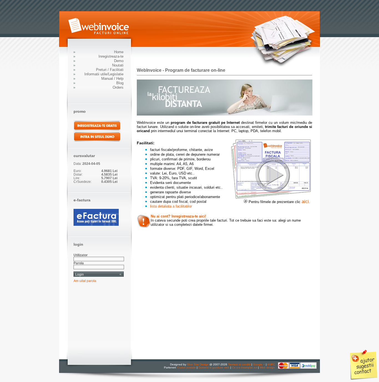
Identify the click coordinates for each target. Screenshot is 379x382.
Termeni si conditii (239, 364)
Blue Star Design (198, 364)
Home (118, 52)
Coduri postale (186, 367)
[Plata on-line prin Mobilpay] (297, 367)
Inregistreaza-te (110, 56)
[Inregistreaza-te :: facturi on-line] (224, 114)
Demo (118, 61)
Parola (79, 263)
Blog (119, 83)
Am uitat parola (85, 281)
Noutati (117, 65)
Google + (259, 364)
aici (305, 201)
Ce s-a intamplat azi (244, 367)
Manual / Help (112, 78)
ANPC (271, 364)
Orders (118, 87)
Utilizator (81, 255)
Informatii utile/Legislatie (103, 74)
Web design (267, 367)
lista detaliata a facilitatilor (171, 206)
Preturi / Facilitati (109, 70)
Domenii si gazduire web (213, 367)
